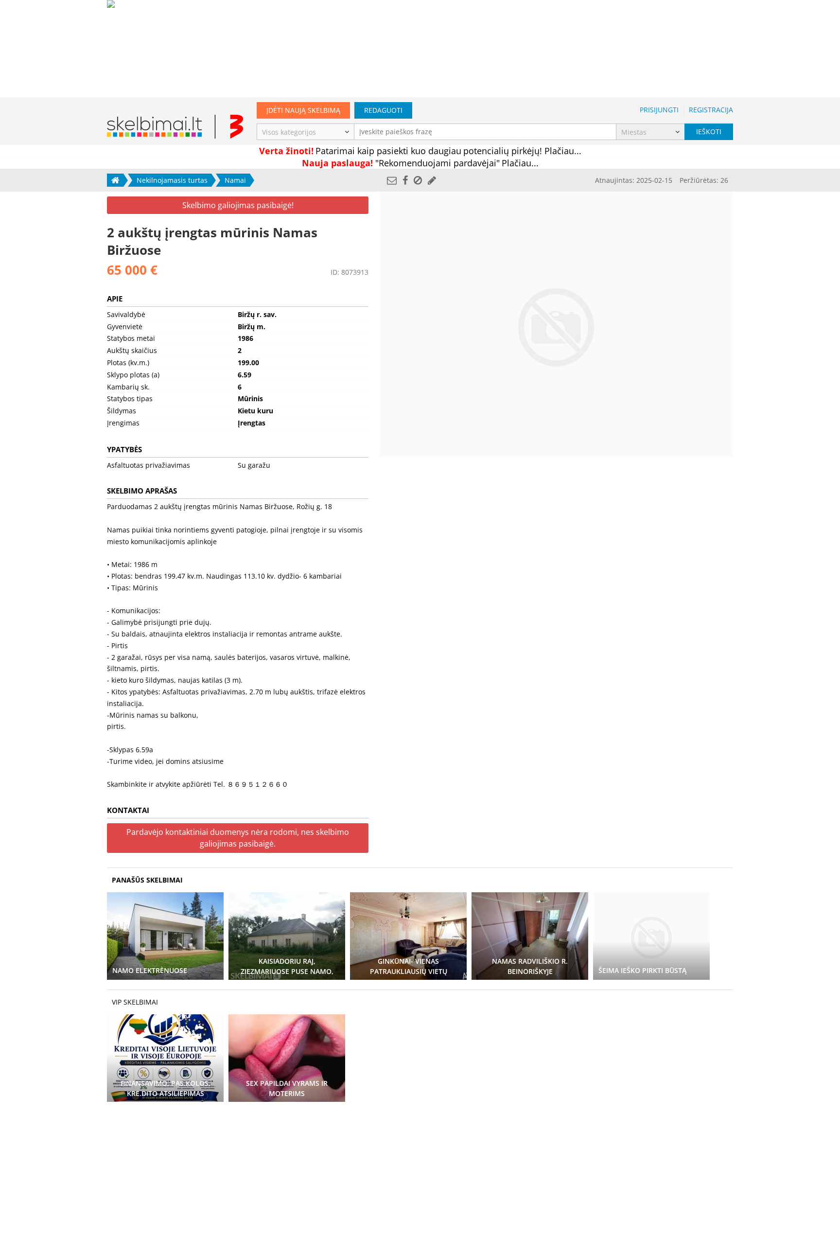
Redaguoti (383, 110)
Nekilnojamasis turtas (172, 180)
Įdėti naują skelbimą (303, 110)
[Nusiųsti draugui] (392, 180)
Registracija (711, 109)
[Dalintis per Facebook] (405, 180)
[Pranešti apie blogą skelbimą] (418, 180)
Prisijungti (659, 109)
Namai (235, 180)
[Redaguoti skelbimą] (432, 180)
